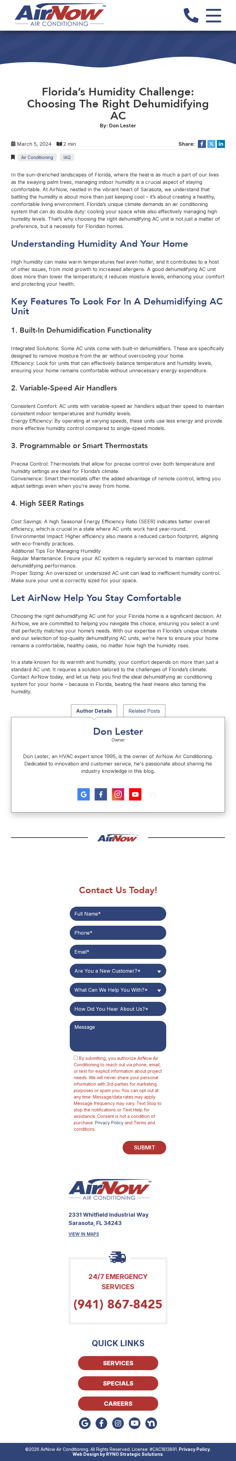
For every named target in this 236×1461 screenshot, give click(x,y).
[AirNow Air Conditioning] (61, 15)
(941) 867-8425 (118, 1304)
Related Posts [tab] (144, 711)
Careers (118, 1403)
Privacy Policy (109, 1122)
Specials (118, 1383)
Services (118, 1363)
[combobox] (118, 971)
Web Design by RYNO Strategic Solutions (118, 1454)
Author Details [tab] (94, 711)
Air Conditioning (37, 157)
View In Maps (84, 1234)
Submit (144, 1147)
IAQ (67, 157)
